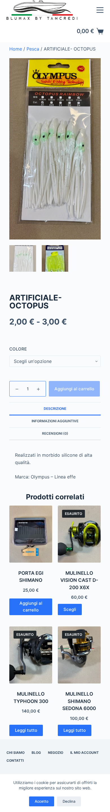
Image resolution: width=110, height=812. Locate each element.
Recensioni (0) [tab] (55, 433)
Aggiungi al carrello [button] (30, 606)
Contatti (15, 760)
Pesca (33, 49)
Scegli (69, 609)
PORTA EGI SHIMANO (30, 576)
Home (15, 49)
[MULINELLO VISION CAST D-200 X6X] (79, 534)
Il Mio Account (84, 752)
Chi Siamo (15, 752)
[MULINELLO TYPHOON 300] (30, 654)
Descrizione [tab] (55, 408)
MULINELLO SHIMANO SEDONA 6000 (79, 701)
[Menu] (100, 10)
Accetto (42, 801)
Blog (36, 752)
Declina (69, 801)
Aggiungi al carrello (74, 388)
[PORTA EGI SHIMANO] (30, 534)
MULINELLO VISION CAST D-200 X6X (79, 580)
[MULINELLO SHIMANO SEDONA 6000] (79, 654)
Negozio (55, 752)
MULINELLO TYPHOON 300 (31, 697)
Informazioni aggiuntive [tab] (55, 421)
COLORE (18, 349)
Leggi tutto (26, 730)
